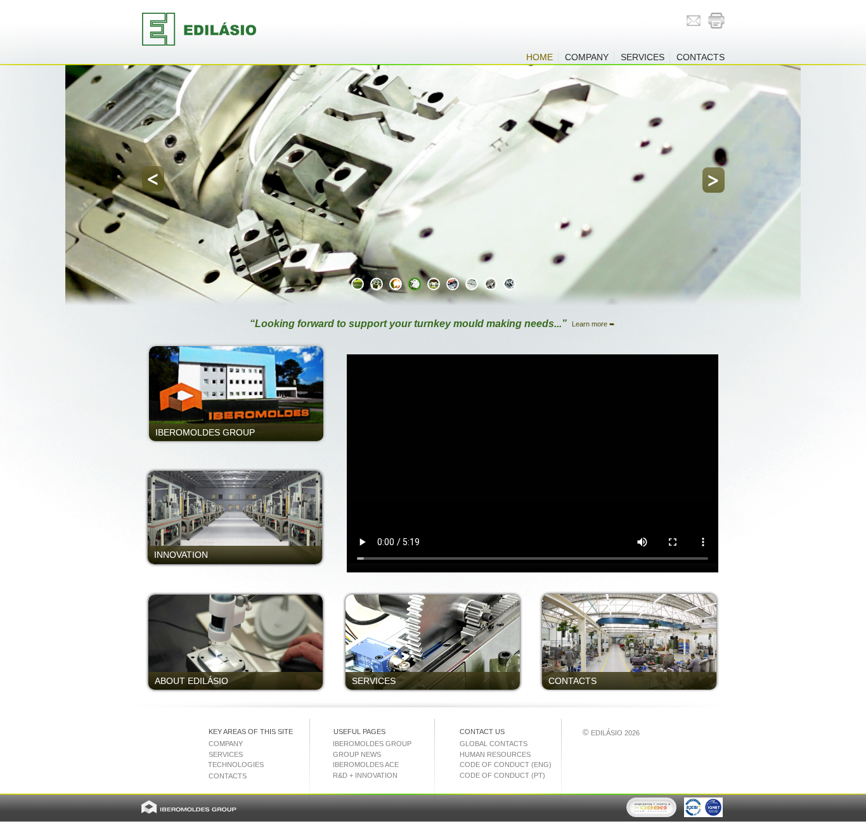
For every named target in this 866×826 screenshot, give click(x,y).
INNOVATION (181, 555)
